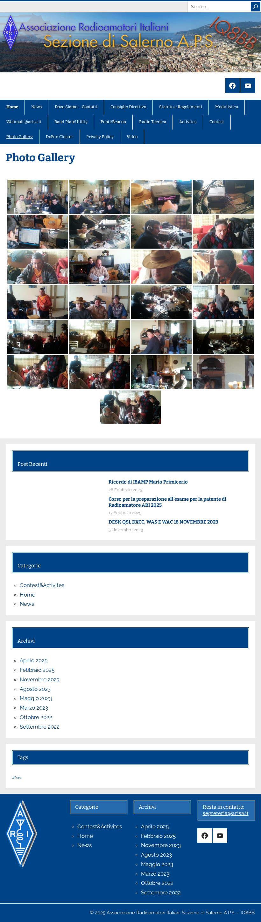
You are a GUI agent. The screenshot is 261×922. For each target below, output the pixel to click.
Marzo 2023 (34, 708)
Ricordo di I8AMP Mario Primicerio (148, 482)
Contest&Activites (42, 585)
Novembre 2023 (40, 679)
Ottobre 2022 (36, 717)
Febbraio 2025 (37, 670)
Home (27, 594)
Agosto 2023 (35, 689)
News (27, 604)
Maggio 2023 (36, 698)
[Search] (255, 6)
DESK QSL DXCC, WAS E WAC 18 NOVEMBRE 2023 (163, 522)
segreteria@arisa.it (226, 813)
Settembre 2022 (40, 727)
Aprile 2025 (33, 660)
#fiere (16, 777)
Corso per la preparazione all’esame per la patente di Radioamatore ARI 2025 (167, 502)
